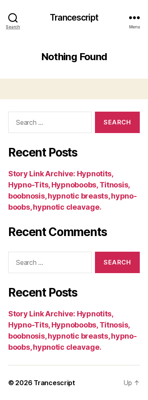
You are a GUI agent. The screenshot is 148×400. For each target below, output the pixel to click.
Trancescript (74, 17)
